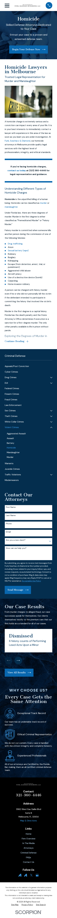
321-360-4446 (28, 795)
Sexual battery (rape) (18, 250)
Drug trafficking (15, 243)
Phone (9, 523)
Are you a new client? (15, 540)
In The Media (29, 843)
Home (28, 834)
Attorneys (28, 848)
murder (43, 203)
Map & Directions (28, 820)
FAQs (28, 857)
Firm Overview (28, 838)
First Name (11, 507)
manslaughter (11, 207)
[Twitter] (31, 875)
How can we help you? (16, 548)
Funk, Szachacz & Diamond (17, 140)
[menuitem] (28, 366)
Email (8, 532)
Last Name (11, 515)
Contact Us (28, 862)
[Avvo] (19, 875)
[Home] (27, 5)
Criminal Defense (28, 852)
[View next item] (18, 660)
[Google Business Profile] (37, 875)
